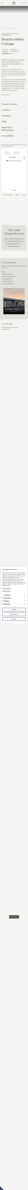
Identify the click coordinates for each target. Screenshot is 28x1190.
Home (2, 28)
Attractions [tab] (7, 281)
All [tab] (3, 272)
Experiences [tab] (7, 279)
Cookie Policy (6, 591)
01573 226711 (9, 146)
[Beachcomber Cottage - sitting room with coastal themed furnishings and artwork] (12, 212)
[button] (7, 54)
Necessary (7, 595)
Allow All (14, 609)
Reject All (14, 619)
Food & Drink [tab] (7, 274)
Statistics (6, 601)
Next (25, 212)
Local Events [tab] (7, 284)
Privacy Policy (6, 588)
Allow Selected (14, 614)
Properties (7, 28)
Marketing (7, 604)
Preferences (7, 598)
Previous (2, 212)
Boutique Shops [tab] (8, 276)
